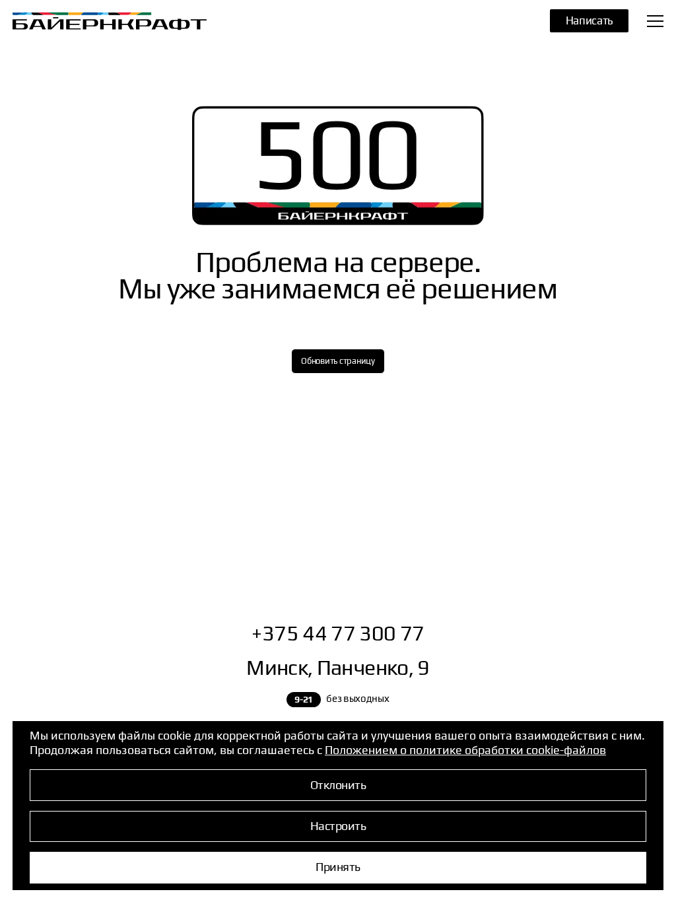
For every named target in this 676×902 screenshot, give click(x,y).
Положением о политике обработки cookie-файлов (465, 748)
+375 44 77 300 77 (338, 632)
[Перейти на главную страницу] (95, 21)
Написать (589, 20)
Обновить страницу (338, 360)
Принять (338, 866)
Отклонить (338, 783)
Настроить (338, 825)
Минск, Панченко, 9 (337, 666)
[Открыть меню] (655, 21)
